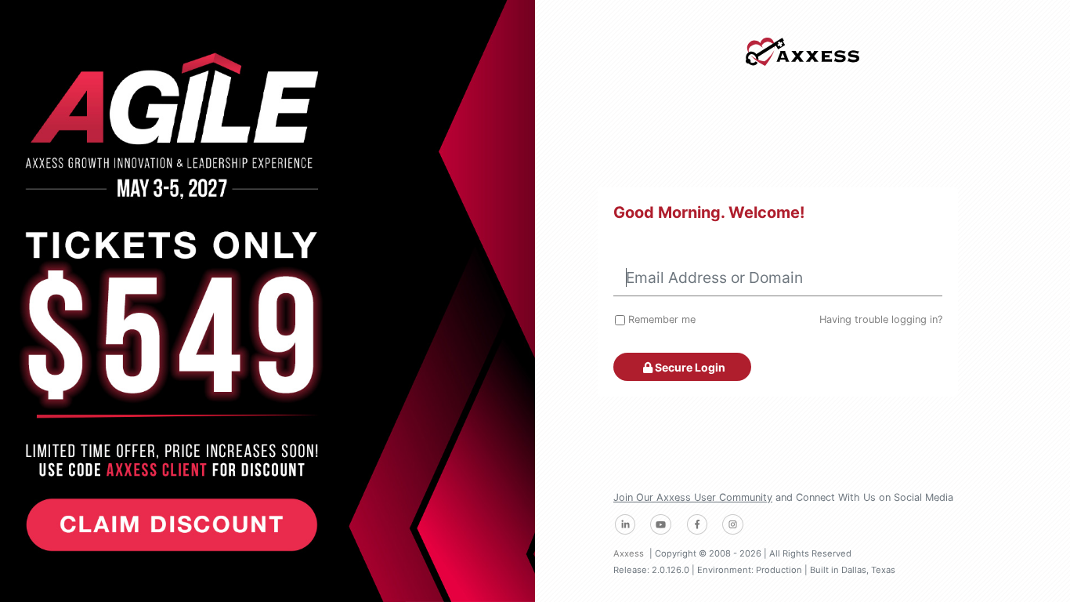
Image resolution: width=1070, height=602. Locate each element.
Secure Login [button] (688, 367)
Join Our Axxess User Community (692, 497)
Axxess (628, 553)
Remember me (662, 319)
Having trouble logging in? (880, 319)
